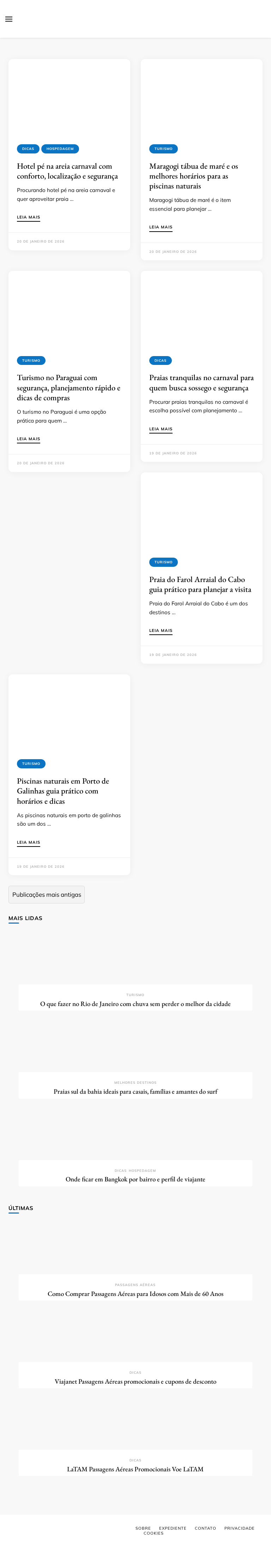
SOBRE (143, 1528)
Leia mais (28, 217)
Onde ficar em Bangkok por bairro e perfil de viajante (135, 1179)
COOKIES (154, 1533)
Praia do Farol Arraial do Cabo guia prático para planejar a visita (200, 584)
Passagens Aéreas (135, 1285)
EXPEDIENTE (173, 1528)
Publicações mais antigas (46, 894)
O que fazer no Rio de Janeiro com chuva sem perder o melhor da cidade (135, 1003)
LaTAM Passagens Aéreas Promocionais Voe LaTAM (135, 1469)
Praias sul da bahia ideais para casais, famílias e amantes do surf (135, 1091)
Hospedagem (60, 149)
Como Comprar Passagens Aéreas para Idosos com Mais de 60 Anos (135, 1293)
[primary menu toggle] (8, 19)
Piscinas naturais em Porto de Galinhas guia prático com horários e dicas (63, 790)
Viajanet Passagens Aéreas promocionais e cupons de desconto (135, 1381)
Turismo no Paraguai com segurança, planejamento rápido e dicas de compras (68, 387)
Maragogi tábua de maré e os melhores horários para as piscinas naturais (193, 176)
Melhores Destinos (135, 1082)
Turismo (164, 149)
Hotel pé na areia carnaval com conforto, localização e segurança (67, 171)
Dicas (28, 149)
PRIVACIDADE (239, 1528)
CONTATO (205, 1528)
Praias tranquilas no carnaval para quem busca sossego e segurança (201, 382)
